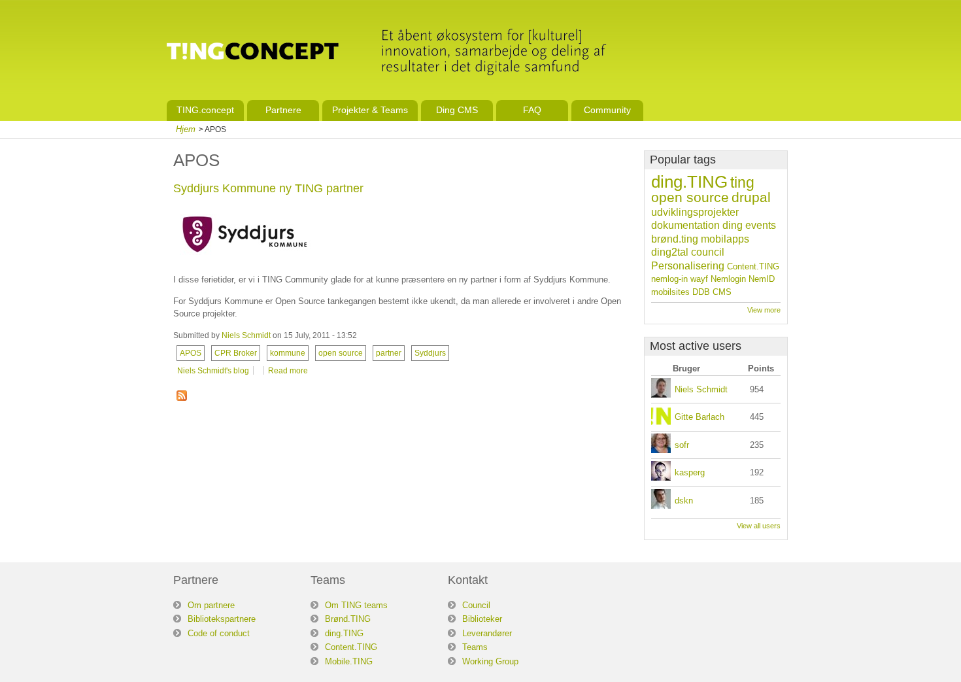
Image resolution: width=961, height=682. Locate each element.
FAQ (532, 110)
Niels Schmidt (246, 335)
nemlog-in (669, 279)
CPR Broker (235, 353)
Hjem (185, 129)
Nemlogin (728, 279)
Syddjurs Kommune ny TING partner (268, 188)
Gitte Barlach (699, 417)
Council (476, 605)
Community (607, 110)
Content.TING (753, 266)
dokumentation (685, 225)
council (707, 252)
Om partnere (211, 605)
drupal (751, 197)
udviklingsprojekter (695, 212)
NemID (762, 279)
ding (732, 225)
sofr (682, 445)
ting (742, 182)
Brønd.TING (348, 619)
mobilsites (670, 292)
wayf (699, 279)
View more (764, 310)
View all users (759, 526)
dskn (684, 500)
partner (388, 353)
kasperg (690, 472)
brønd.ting (674, 239)
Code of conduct (219, 633)
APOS (190, 353)
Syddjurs (430, 353)
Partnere (283, 110)
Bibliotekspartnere (222, 619)
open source (340, 353)
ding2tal (669, 252)
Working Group (490, 661)
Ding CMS (457, 110)
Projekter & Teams (370, 110)
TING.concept (205, 110)
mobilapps (725, 239)
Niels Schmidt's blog (213, 370)
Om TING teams (356, 605)
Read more (288, 370)
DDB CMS (712, 292)
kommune (287, 353)
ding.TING (689, 182)
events (760, 225)
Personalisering (687, 265)
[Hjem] (253, 53)
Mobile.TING (349, 661)
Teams (475, 647)
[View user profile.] (661, 395)
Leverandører (487, 633)
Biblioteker (482, 619)
